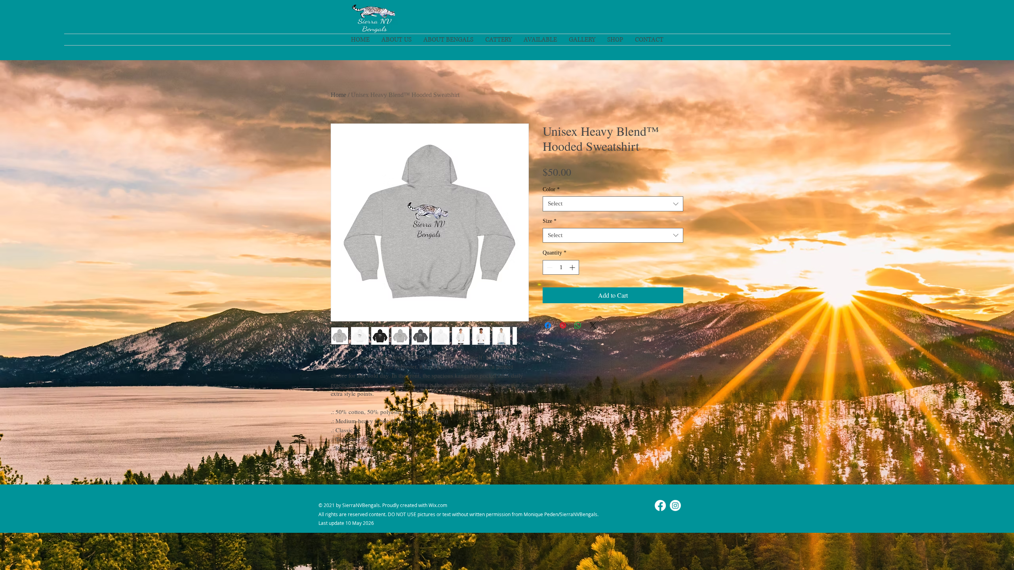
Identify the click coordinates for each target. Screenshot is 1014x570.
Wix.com (438, 505)
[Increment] (573, 267)
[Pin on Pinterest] (563, 325)
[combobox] (613, 203)
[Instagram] (675, 505)
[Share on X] (593, 325)
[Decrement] (549, 267)
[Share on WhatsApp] (578, 325)
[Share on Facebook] (548, 325)
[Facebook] (660, 505)
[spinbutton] (561, 267)
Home (338, 94)
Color (551, 189)
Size (550, 221)
